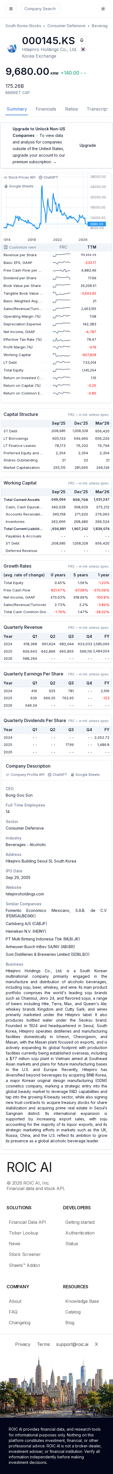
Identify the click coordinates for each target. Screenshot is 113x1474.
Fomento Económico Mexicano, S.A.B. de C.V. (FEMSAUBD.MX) (56, 913)
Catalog (72, 1312)
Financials (46, 109)
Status (71, 1243)
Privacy (22, 1344)
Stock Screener (25, 1254)
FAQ (13, 1312)
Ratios (71, 109)
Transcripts (99, 109)
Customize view (22, 247)
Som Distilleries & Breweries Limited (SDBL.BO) (48, 954)
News (14, 1243)
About (15, 1301)
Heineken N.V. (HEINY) (26, 931)
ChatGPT (51, 177)
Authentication (80, 1233)
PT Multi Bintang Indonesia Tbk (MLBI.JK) (43, 939)
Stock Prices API (22, 177)
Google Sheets (21, 186)
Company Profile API (27, 775)
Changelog (19, 1322)
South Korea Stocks (23, 25)
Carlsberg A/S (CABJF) (26, 923)
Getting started (79, 1222)
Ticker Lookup (23, 1233)
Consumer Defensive (66, 25)
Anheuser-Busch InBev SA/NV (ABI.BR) (40, 946)
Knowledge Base (82, 1301)
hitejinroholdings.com (25, 894)
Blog (69, 1322)
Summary (17, 109)
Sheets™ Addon (24, 1265)
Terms (43, 1344)
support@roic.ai (72, 1344)
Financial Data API (27, 1222)
